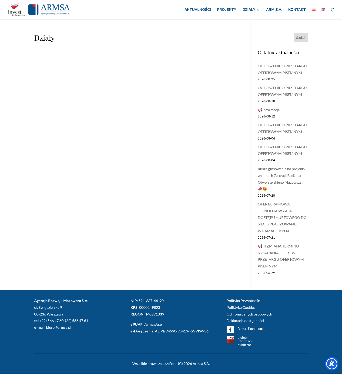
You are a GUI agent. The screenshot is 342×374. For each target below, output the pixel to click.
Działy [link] (248, 10)
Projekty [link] (226, 10)
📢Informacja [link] (269, 109)
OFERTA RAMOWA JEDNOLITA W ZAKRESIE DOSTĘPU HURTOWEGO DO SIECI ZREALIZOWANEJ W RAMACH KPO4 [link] (282, 217)
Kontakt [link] (297, 10)
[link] (39, 9)
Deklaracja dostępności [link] (245, 320)
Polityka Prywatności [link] (244, 300)
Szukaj (300, 37)
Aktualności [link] (197, 10)
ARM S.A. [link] (274, 10)
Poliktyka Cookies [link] (241, 307)
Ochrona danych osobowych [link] (249, 314)
